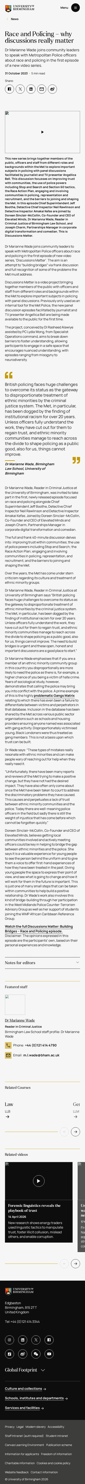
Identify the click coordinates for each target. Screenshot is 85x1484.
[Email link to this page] (41, 89)
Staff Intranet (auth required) (24, 1436)
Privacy (9, 1427)
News (15, 19)
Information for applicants (22, 1454)
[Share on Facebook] (9, 89)
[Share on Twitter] (20, 89)
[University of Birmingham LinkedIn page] (22, 1339)
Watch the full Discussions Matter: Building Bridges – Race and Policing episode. (39, 928)
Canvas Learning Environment (24, 1445)
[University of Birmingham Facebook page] (49, 1339)
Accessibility (56, 1427)
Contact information (44, 1472)
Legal (20, 1427)
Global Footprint (21, 1370)
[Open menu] (75, 7)
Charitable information (20, 1463)
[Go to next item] (75, 1131)
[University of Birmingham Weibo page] (22, 1354)
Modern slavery (36, 1427)
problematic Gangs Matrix (54, 695)
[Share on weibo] (52, 89)
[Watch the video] (42, 132)
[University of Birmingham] (20, 7)
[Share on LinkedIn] (30, 89)
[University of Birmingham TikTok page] (9, 1354)
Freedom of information (56, 1454)
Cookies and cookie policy (53, 1463)
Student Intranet (57, 1436)
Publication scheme (59, 1445)
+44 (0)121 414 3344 (25, 1321)
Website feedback (17, 1472)
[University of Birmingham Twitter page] (35, 1339)
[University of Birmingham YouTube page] (49, 1354)
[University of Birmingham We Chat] (35, 1354)
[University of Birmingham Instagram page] (9, 1339)
